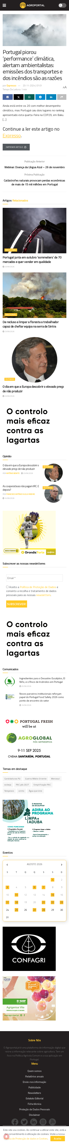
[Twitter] (25, 1121)
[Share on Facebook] (8, 97)
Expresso (11, 85)
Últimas (9, 379)
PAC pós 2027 (22, 784)
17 (7, 902)
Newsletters (34, 1093)
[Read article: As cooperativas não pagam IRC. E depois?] (53, 493)
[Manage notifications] (6, 1136)
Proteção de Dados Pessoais (34, 1109)
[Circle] (34, 1121)
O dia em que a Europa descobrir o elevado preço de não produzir (33, 388)
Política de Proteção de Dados (38, 587)
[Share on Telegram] (40, 97)
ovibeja (7, 784)
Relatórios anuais (34, 1076)
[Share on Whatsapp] (29, 97)
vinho (21, 790)
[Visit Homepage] (32, 5)
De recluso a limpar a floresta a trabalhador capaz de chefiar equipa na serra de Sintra (31, 324)
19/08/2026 (26, 705)
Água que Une (35, 790)
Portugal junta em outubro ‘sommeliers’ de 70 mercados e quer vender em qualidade (32, 259)
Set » (61, 864)
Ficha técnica (34, 1104)
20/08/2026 (26, 686)
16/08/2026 (9, 498)
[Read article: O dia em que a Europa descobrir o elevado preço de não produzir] (34, 360)
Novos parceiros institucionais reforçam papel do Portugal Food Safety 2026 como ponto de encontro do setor (41, 697)
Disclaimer (34, 1115)
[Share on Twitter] (19, 97)
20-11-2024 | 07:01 (32, 85)
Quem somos (34, 1071)
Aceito (57, 1138)
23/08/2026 (9, 266)
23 (61, 902)
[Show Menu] (4, 5)
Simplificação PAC (42, 784)
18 (16, 902)
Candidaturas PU (12, 778)
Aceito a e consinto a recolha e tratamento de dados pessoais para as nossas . (32, 591)
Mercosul (55, 778)
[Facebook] (16, 1121)
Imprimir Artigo (14, 147)
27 (34, 910)
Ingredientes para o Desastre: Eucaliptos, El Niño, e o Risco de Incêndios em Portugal (42, 680)
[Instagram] (44, 1121)
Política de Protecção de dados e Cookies (26, 1138)
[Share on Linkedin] (51, 97)
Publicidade (34, 1087)
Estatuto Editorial (34, 1098)
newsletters (43, 595)
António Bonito (12, 473)
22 (52, 902)
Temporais (9, 790)
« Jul (7, 864)
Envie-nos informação (34, 1082)
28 (43, 910)
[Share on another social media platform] (62, 97)
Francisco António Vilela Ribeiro (20, 494)
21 (43, 902)
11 (16, 895)
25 (16, 910)
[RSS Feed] (53, 1121)
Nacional (10, 250)
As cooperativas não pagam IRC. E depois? (21, 488)
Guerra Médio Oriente (36, 778)
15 (52, 895)
